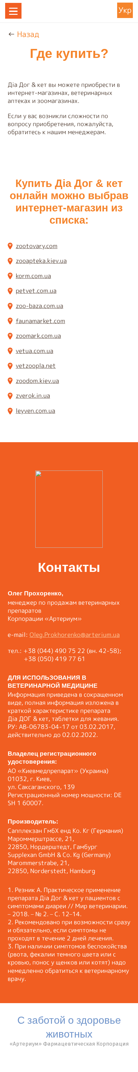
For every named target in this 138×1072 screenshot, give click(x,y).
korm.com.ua (33, 275)
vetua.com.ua (34, 350)
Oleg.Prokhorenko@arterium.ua (75, 634)
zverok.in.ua (33, 395)
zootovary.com (36, 245)
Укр (125, 10)
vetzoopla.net (36, 365)
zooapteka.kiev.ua (41, 260)
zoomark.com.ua (38, 335)
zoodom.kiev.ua (37, 380)
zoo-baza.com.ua (39, 305)
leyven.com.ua (35, 410)
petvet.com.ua (36, 290)
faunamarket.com (40, 320)
